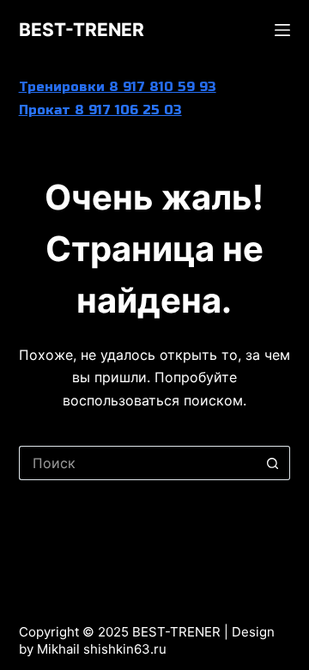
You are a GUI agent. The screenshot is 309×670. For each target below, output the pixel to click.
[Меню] (282, 30)
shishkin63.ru (125, 649)
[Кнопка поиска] (273, 463)
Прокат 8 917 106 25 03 (100, 110)
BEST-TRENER (81, 29)
